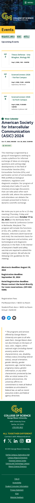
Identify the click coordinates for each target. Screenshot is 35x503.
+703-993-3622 (17, 427)
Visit (19, 36)
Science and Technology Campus (17, 463)
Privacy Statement (16, 490)
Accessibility (17, 482)
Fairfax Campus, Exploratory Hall (17, 455)
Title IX (16, 479)
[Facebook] (3, 319)
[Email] (14, 319)
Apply (27, 36)
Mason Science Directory (18, 466)
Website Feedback (16, 497)
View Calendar (11, 119)
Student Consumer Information (16, 486)
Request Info (8, 36)
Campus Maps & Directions (17, 458)
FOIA (17, 494)
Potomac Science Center (17, 460)
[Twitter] (9, 319)
